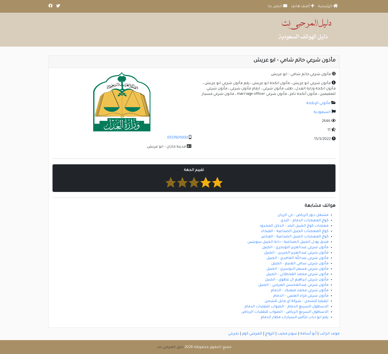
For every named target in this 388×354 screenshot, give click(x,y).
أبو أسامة (308, 334)
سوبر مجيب (287, 334)
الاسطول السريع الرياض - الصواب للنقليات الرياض (284, 312)
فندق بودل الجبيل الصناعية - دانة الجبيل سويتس (287, 242)
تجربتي (233, 334)
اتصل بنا (275, 6)
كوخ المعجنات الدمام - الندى (304, 221)
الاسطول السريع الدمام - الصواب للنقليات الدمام (286, 307)
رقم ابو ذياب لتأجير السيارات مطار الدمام (294, 317)
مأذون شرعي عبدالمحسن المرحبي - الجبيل (293, 285)
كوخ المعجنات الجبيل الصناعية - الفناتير (295, 237)
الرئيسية (325, 6)
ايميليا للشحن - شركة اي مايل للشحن (296, 301)
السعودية (322, 112)
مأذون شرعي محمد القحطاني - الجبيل (297, 274)
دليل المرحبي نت (170, 347)
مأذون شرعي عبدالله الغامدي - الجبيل (297, 258)
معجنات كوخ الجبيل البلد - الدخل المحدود (294, 226)
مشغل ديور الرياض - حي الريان (303, 215)
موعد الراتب (330, 334)
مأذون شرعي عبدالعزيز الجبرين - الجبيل (296, 253)
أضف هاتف (301, 6)
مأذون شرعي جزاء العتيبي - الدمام (300, 296)
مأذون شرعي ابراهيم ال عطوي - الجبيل (296, 280)
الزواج (270, 334)
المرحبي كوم (252, 334)
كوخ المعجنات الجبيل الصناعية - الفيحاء (294, 231)
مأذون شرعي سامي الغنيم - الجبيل (299, 264)
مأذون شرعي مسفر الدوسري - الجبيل (297, 269)
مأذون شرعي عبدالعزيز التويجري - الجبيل (295, 247)
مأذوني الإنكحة (318, 103)
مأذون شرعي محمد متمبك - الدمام (299, 291)
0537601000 (177, 138)
